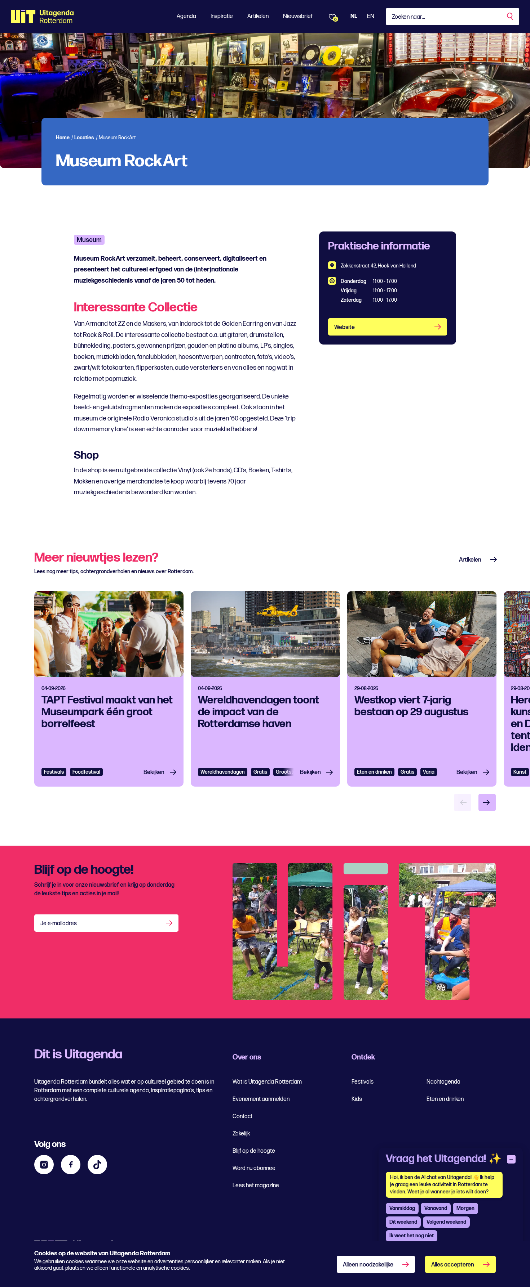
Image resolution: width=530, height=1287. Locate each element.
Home (63, 138)
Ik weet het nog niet (411, 1236)
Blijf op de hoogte (254, 1151)
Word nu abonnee (254, 1168)
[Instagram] (44, 1164)
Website (344, 327)
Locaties (84, 138)
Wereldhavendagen (222, 772)
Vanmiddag (402, 1208)
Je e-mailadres (58, 923)
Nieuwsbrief (298, 16)
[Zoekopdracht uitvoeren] (510, 16)
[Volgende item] (487, 802)
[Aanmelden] (169, 923)
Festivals (54, 772)
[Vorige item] (462, 802)
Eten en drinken (374, 772)
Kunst (519, 772)
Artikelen (258, 16)
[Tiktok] (97, 1164)
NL (353, 16)
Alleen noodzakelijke (368, 1264)
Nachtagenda (443, 1082)
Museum (89, 240)
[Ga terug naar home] (42, 16)
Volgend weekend (446, 1222)
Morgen (465, 1208)
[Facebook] (70, 1164)
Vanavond (435, 1208)
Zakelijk (241, 1133)
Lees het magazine (256, 1185)
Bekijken (153, 772)
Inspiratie (222, 16)
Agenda (186, 16)
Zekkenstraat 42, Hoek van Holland (378, 266)
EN (370, 16)
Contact (242, 1116)
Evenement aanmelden (261, 1099)
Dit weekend (403, 1222)
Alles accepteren (452, 1264)
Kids (357, 1099)
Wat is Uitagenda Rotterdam (267, 1082)
